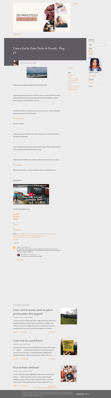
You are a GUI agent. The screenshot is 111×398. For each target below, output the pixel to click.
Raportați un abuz (92, 75)
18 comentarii (23, 332)
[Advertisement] (35, 288)
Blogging (91, 53)
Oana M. (18, 247)
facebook (91, 80)
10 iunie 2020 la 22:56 (25, 247)
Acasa (90, 49)
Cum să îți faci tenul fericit (27, 340)
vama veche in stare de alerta (73, 87)
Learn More (80, 394)
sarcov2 (69, 84)
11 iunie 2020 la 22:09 (32, 254)
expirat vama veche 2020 (73, 80)
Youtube (15, 219)
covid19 (69, 76)
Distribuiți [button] (70, 67)
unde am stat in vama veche (73, 85)
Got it (87, 394)
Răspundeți (20, 260)
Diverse (90, 50)
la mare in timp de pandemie (73, 82)
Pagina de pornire (17, 34)
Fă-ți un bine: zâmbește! (26, 367)
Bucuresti (91, 52)
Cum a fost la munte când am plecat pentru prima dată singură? (33, 311)
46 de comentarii (24, 385)
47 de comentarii (24, 358)
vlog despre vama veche (72, 89)
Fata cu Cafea (24, 254)
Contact (90, 54)
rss (89, 81)
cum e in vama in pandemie (73, 78)
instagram (91, 82)
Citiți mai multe (52, 332)
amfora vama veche (71, 75)
